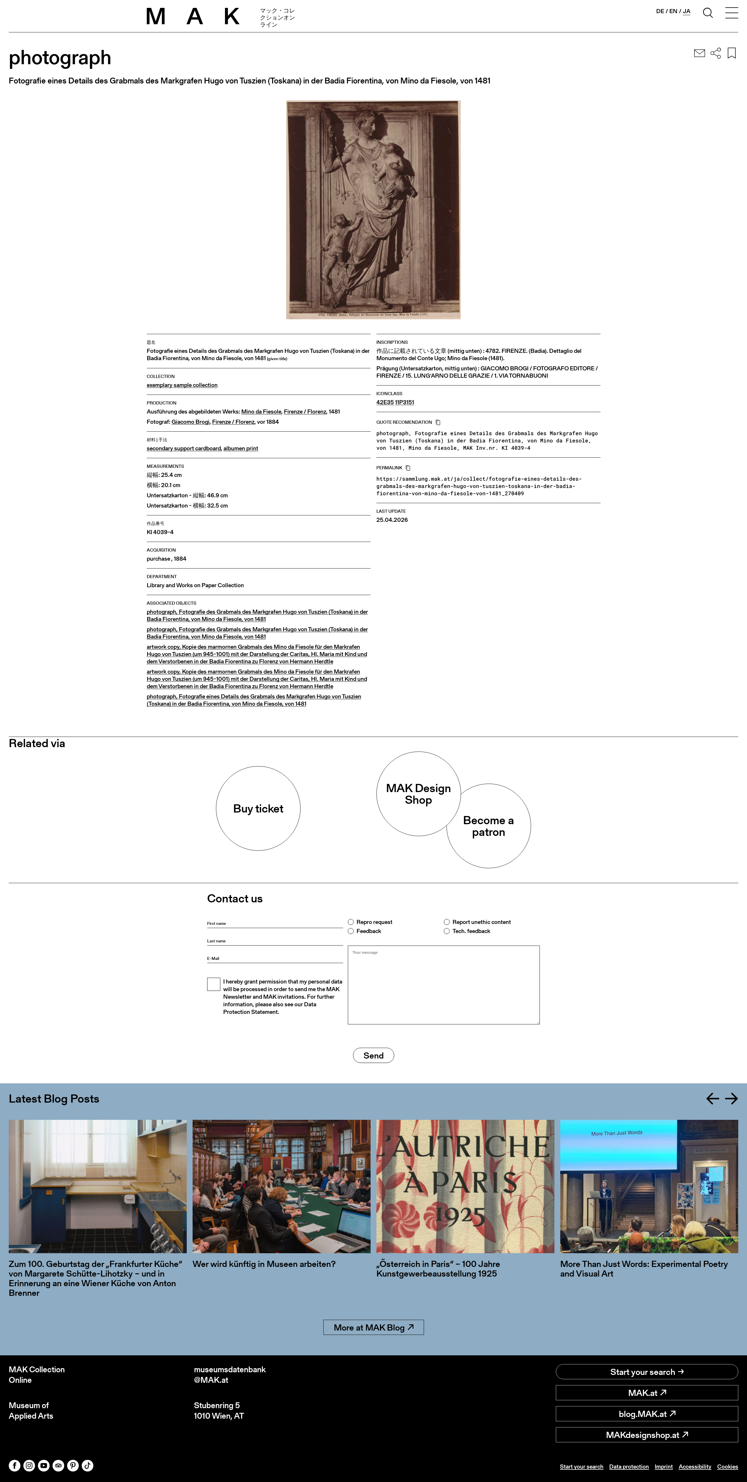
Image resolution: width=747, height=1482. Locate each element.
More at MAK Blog (369, 1327)
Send (374, 1055)
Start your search (642, 1372)
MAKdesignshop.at (642, 1435)
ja (686, 11)
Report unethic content (482, 922)
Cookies (727, 1466)
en (673, 11)
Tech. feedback (471, 931)
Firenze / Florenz (305, 411)
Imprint (664, 1466)
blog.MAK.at (643, 1414)
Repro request (374, 922)
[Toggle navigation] (731, 13)
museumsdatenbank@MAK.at (230, 1374)
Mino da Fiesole (261, 411)
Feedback (369, 931)
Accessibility (695, 1466)
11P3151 (404, 402)
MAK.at (642, 1393)
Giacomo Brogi (191, 422)
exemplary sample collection (182, 385)
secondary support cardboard (184, 448)
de (660, 11)
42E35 (385, 402)
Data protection (629, 1466)
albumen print (241, 448)
